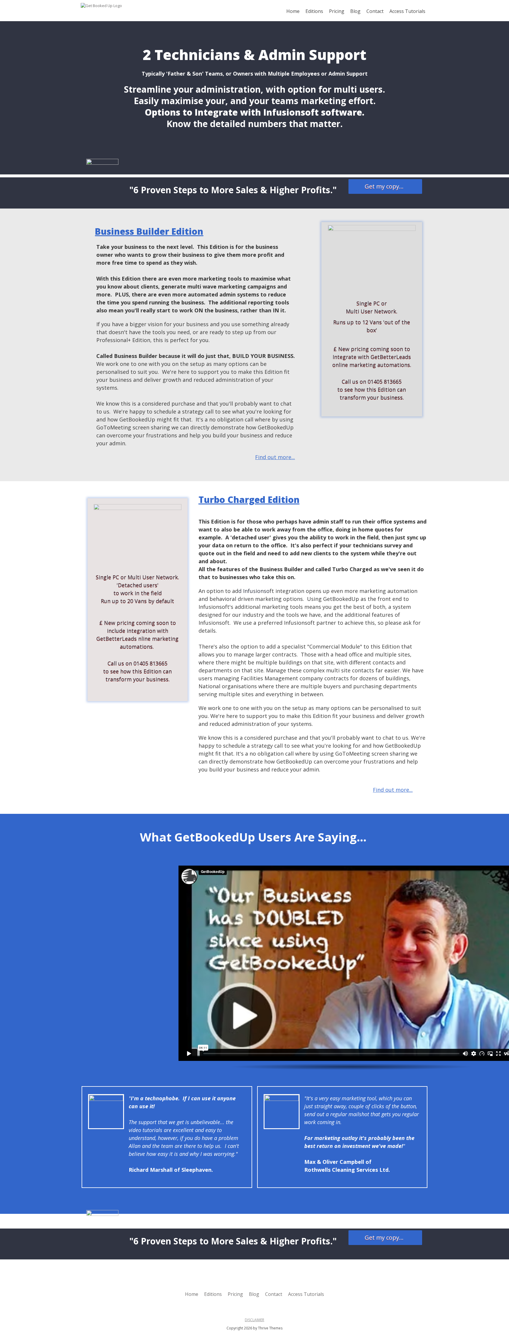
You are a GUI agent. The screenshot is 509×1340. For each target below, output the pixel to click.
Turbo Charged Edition (249, 500)
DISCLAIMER (254, 1319)
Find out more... (275, 457)
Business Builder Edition (149, 231)
